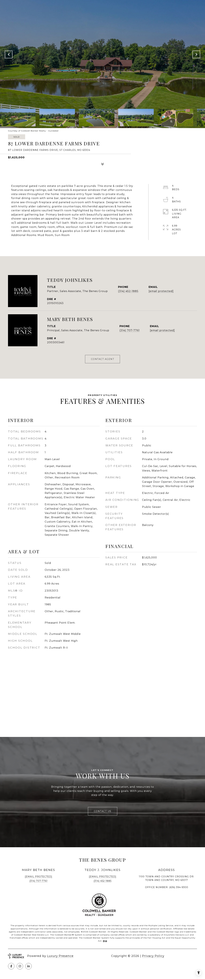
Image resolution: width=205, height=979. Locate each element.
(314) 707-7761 (129, 330)
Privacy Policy (153, 956)
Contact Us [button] (102, 811)
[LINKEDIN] (28, 966)
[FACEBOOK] (11, 966)
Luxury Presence (60, 956)
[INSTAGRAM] (20, 966)
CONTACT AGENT (102, 359)
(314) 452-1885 (128, 291)
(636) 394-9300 (178, 887)
